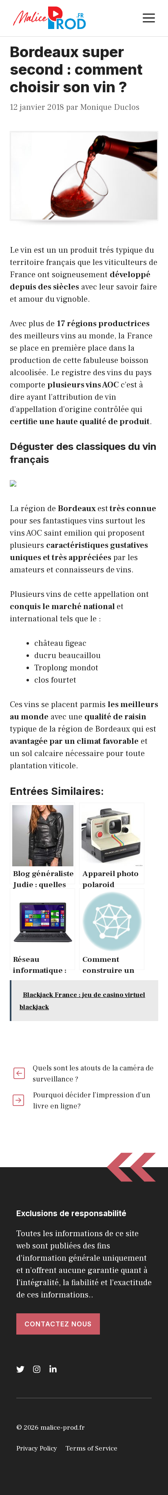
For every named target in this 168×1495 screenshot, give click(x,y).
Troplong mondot (66, 668)
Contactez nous (58, 1324)
